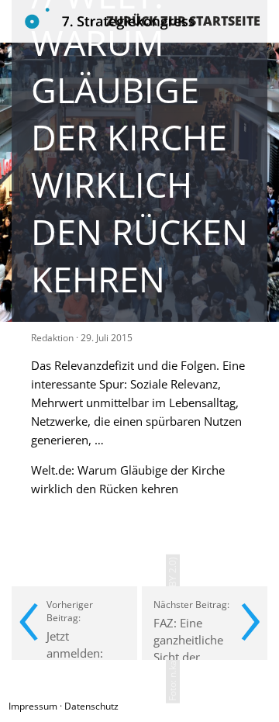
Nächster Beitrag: (191, 629)
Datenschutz (91, 706)
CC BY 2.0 (172, 581)
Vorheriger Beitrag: (83, 629)
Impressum (33, 706)
